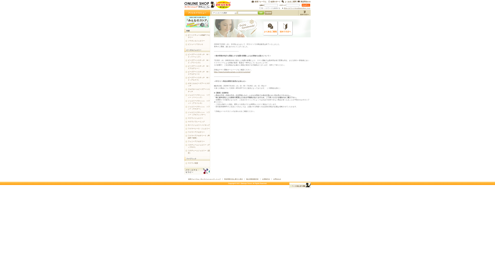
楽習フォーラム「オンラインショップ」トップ (204, 179)
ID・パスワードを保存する (270, 8)
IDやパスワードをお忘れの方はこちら (297, 8)
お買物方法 (304, 13)
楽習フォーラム (260, 1)
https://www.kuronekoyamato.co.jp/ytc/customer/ (232, 72)
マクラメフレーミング (196, 122)
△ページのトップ (300, 185)
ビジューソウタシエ (195, 44)
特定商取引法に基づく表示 (233, 179)
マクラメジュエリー (195, 118)
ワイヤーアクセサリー (196, 132)
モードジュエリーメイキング (199, 125)
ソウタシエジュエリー (196, 41)
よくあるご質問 (290, 1)
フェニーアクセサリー (196, 141)
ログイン (306, 5)
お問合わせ (277, 179)
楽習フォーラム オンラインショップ (207, 5)
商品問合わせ (306, 1)
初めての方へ (285, 28)
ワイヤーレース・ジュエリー (199, 129)
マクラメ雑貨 (193, 163)
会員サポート (276, 1)
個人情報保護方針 (252, 179)
